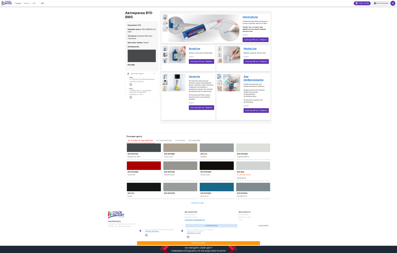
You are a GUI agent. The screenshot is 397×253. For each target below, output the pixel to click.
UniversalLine (250, 17)
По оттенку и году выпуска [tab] (140, 140)
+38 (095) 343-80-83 (136, 81)
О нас (240, 219)
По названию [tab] (195, 140)
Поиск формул (244, 214)
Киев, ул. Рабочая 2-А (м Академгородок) (159, 229)
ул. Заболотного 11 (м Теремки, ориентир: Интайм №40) (140, 91)
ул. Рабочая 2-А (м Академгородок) (142, 79)
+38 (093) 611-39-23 (136, 94)
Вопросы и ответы (191, 217)
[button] (141, 74)
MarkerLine (250, 48)
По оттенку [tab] (180, 140)
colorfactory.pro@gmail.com (195, 220)
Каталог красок (190, 214)
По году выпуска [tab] (164, 140)
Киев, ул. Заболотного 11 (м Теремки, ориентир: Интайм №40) (200, 230)
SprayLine (194, 76)
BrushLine (194, 48)
